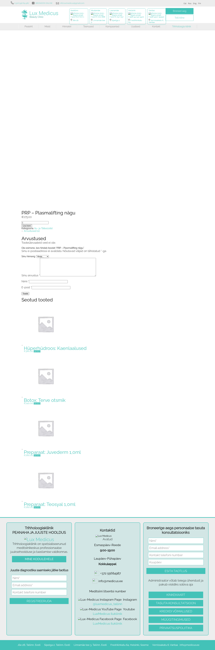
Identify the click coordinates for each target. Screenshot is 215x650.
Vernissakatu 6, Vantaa (165, 644)
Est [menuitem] (185, 3)
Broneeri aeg (179, 11)
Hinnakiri (66, 26)
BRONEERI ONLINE (44, 3)
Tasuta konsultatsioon (176, 603)
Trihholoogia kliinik (181, 26)
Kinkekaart (175, 595)
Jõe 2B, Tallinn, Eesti (29, 644)
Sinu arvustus (31, 275)
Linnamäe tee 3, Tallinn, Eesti (90, 644)
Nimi (25, 281)
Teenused (88, 26)
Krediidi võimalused (176, 611)
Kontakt (156, 26)
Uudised (135, 26)
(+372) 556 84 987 (21, 3)
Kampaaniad (112, 26)
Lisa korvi (27, 226)
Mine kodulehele (39, 559)
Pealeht (29, 26)
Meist (47, 26)
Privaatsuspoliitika (176, 628)
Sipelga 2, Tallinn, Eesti (57, 644)
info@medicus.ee (189, 644)
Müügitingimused (175, 619)
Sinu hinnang (29, 256)
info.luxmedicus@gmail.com (72, 3)
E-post (27, 287)
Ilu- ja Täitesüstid (43, 228)
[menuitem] (185, 3)
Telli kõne (179, 17)
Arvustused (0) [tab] (32, 231)
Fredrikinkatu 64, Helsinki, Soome (129, 644)
